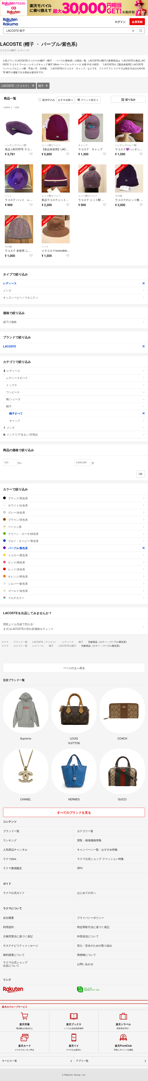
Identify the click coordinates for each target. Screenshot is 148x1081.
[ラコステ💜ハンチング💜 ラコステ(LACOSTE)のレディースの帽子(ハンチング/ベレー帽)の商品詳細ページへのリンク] (129, 128)
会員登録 (137, 22)
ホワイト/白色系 (17, 505)
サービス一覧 (9, 1060)
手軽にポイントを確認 (123, 1047)
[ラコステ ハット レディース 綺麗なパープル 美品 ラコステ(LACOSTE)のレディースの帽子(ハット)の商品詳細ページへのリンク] (19, 178)
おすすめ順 (64, 100)
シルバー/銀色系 (17, 583)
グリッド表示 (88, 100)
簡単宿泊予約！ (123, 1026)
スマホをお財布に (74, 1047)
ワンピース (13, 392)
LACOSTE (9, 346)
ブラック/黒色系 (17, 498)
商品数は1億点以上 (24, 1026)
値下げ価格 (10, 322)
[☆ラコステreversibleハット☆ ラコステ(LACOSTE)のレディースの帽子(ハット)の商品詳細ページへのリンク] (56, 229)
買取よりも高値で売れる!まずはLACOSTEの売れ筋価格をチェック (28, 626)
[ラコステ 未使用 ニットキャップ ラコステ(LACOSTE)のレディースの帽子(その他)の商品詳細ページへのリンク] (19, 229)
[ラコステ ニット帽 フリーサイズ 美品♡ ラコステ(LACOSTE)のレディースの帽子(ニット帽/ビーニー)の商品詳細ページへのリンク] (92, 178)
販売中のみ (48, 100)
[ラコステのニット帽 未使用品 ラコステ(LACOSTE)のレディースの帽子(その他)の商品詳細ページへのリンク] (129, 178)
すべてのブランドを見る (74, 812)
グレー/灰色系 (16, 512)
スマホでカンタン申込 (24, 1047)
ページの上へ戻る (74, 668)
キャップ (82, 145)
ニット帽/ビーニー (51, 145)
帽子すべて (16, 413)
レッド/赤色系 (16, 569)
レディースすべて (17, 378)
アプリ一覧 (82, 1060)
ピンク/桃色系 (16, 562)
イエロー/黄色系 (17, 555)
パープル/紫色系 (17, 548)
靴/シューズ (13, 399)
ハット (8, 195)
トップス (11, 385)
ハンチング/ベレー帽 (15, 145)
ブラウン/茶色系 (17, 519)
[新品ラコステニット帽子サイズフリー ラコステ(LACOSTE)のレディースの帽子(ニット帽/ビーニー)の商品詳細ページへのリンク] (56, 178)
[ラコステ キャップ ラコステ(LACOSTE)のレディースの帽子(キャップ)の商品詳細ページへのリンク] (92, 128)
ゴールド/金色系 (17, 591)
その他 (118, 195)
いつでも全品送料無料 (73, 1026)
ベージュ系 (14, 527)
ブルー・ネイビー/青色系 (23, 541)
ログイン (120, 22)
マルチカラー (15, 598)
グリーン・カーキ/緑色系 (23, 534)
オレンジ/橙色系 (17, 576)
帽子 (41, 85)
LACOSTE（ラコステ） (16, 85)
